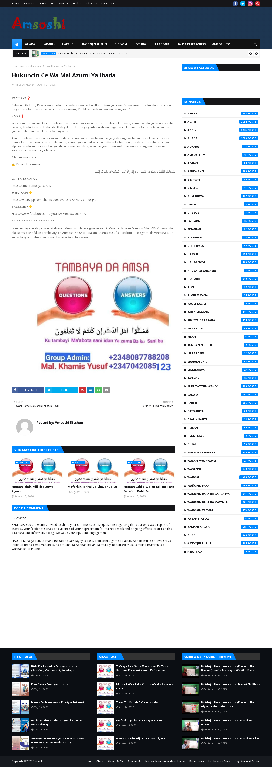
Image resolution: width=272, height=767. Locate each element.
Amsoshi (38, 761)
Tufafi (217, 444)
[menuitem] (17, 44)
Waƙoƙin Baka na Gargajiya (217, 494)
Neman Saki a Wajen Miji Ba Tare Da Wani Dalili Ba (149, 489)
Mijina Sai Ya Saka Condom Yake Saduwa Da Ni (144, 686)
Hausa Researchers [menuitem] (191, 44)
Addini (25, 66)
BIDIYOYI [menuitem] (121, 44)
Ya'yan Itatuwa (217, 518)
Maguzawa (217, 370)
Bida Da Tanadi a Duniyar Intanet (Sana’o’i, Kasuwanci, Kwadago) (55, 668)
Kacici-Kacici (217, 303)
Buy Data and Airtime (247, 761)
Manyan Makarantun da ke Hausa (165, 761)
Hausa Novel (217, 262)
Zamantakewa (217, 527)
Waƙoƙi (217, 477)
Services (63, 3)
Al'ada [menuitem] (30, 44)
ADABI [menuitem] (48, 44)
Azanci (217, 163)
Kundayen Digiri (217, 345)
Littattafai (217, 353)
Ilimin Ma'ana (217, 295)
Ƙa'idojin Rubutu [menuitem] (95, 44)
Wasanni (217, 469)
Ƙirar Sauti (217, 552)
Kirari (217, 337)
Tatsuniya (217, 411)
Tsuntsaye (217, 436)
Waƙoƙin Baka (217, 485)
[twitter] (242, 3)
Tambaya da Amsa (219, 761)
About (100, 761)
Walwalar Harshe (217, 452)
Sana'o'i (217, 394)
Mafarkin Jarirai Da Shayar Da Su (92, 487)
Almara (217, 146)
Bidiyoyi (217, 179)
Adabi (217, 122)
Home (15, 3)
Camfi (217, 204)
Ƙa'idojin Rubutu (217, 543)
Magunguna (217, 361)
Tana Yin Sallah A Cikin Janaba (137, 702)
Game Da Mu (46, 3)
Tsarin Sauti (217, 419)
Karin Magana (217, 312)
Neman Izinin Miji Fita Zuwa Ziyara (33, 489)
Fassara (217, 221)
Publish (77, 3)
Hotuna (217, 279)
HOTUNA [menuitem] (139, 44)
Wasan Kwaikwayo (217, 461)
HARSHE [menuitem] (67, 44)
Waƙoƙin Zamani (217, 510)
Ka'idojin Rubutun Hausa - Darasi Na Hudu (226, 722)
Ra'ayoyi (217, 378)
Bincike (217, 188)
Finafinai (217, 229)
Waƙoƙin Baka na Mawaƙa (217, 502)
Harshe (217, 254)
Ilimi (217, 287)
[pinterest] (257, 3)
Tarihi (217, 403)
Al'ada (217, 138)
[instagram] (250, 3)
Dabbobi (217, 213)
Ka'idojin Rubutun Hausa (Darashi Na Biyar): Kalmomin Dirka (227, 704)
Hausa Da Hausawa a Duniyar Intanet (57, 702)
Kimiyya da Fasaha (217, 320)
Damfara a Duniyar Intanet (50, 684)
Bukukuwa (217, 196)
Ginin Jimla (217, 246)
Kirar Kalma (217, 328)
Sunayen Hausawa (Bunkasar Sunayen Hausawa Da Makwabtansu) (58, 740)
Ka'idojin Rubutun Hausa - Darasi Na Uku (230, 738)
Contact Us (108, 3)
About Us (29, 3)
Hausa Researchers (217, 270)
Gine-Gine (217, 237)
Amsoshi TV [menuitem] (221, 44)
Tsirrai (217, 428)
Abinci (217, 113)
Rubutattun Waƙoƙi (217, 386)
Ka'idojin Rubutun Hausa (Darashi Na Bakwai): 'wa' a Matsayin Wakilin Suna (227, 668)
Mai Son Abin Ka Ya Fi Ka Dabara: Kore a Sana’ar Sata (92, 53)
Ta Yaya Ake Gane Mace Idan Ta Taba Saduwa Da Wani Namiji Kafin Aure (142, 668)
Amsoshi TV (217, 155)
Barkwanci (217, 171)
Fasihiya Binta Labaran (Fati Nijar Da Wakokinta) (57, 722)
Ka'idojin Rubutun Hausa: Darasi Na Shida (230, 684)
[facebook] (235, 3)
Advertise (91, 3)
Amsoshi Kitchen (24, 84)
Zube (217, 535)
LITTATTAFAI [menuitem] (161, 44)
